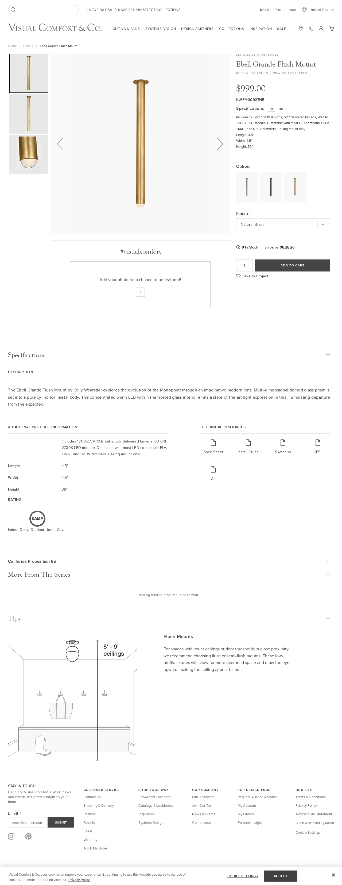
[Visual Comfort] (59, 30)
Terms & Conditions (311, 796)
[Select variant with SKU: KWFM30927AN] (247, 187)
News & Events (203, 814)
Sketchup (283, 451)
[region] (171, 876)
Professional (286, 9)
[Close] (333, 875)
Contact (311, 28)
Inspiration (261, 28)
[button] (331, 28)
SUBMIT (61, 822)
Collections (231, 28)
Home (12, 46)
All (213, 478)
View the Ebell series (290, 73)
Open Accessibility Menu (315, 822)
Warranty (90, 839)
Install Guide (248, 451)
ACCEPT (280, 876)
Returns (90, 814)
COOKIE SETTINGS (242, 876)
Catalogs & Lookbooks (155, 805)
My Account (247, 805)
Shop (264, 9)
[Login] (321, 28)
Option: (243, 166)
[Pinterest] (28, 836)
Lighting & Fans (125, 28)
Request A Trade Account (257, 796)
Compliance (201, 822)
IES (318, 451)
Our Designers (203, 796)
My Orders (246, 814)
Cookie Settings (308, 832)
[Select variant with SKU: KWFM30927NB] (295, 187)
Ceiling (28, 46)
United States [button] (321, 9)
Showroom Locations (154, 796)
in (271, 108)
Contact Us (92, 796)
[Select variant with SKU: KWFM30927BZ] (271, 187)
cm (280, 108)
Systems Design (160, 28)
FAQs (88, 831)
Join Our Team (203, 805)
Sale (281, 28)
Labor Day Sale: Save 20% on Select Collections (134, 9)
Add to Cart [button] (293, 265)
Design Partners (197, 28)
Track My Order (95, 848)
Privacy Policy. (79, 879)
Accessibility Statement (314, 814)
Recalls (89, 822)
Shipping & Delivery (99, 805)
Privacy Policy (306, 805)
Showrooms (300, 28)
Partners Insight (250, 822)
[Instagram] (11, 836)
